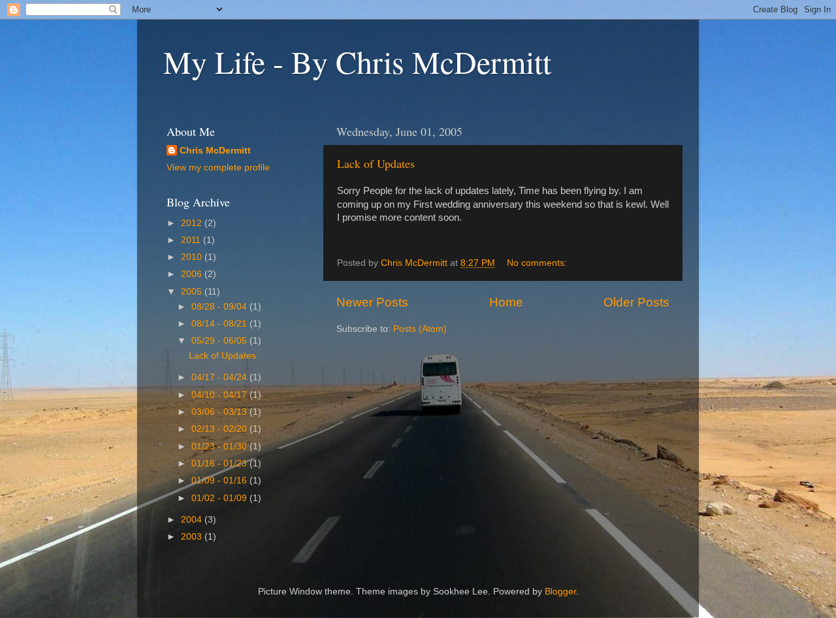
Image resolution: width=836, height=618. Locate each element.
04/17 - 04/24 (220, 377)
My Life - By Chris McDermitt (357, 61)
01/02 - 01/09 (220, 498)
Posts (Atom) (420, 329)
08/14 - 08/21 (220, 324)
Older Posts (636, 302)
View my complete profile (218, 167)
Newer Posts (372, 302)
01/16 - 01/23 (220, 463)
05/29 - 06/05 (220, 341)
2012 (192, 223)
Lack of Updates (376, 163)
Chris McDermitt (215, 150)
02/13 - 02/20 (220, 429)
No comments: (538, 263)
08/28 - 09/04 (220, 307)
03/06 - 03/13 (220, 412)
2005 (192, 292)
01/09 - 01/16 (220, 480)
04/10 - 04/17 (220, 395)
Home (506, 302)
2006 (192, 274)
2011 (192, 240)
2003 (192, 537)
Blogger (560, 591)
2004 (192, 520)
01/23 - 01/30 (220, 446)
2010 (192, 257)
